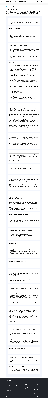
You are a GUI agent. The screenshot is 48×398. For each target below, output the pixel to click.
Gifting (26, 384)
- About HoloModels (9, 384)
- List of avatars (18, 386)
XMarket (7, 6)
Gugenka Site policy (37, 391)
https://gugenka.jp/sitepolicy (27, 318)
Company (35, 393)
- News (7, 386)
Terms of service (36, 384)
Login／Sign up (23, 1)
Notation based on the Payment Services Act (37, 390)
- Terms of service (9, 390)
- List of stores (9, 389)
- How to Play (8, 385)
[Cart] (35, 1)
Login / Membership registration (28, 388)
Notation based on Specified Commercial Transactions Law (37, 387)
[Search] (20, 1)
